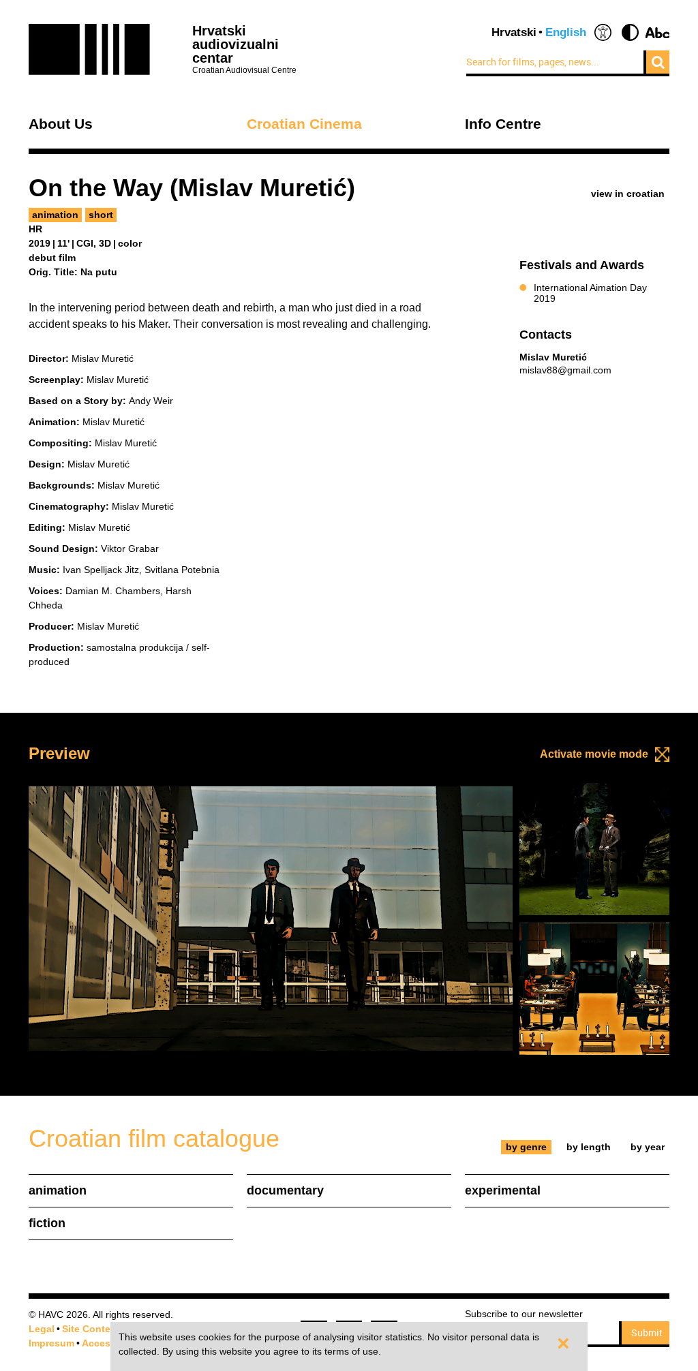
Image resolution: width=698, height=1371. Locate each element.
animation (55, 214)
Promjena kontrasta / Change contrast (630, 32)
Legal (42, 1328)
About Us (61, 124)
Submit (647, 1332)
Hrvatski (513, 32)
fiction (47, 1223)
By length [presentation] (588, 1146)
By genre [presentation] (526, 1146)
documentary (285, 1190)
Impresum (51, 1343)
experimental (503, 1190)
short (101, 214)
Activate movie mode (594, 754)
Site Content (91, 1328)
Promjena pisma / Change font (657, 32)
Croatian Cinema (304, 124)
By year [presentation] (648, 1146)
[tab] (526, 1147)
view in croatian (628, 193)
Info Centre (503, 124)
